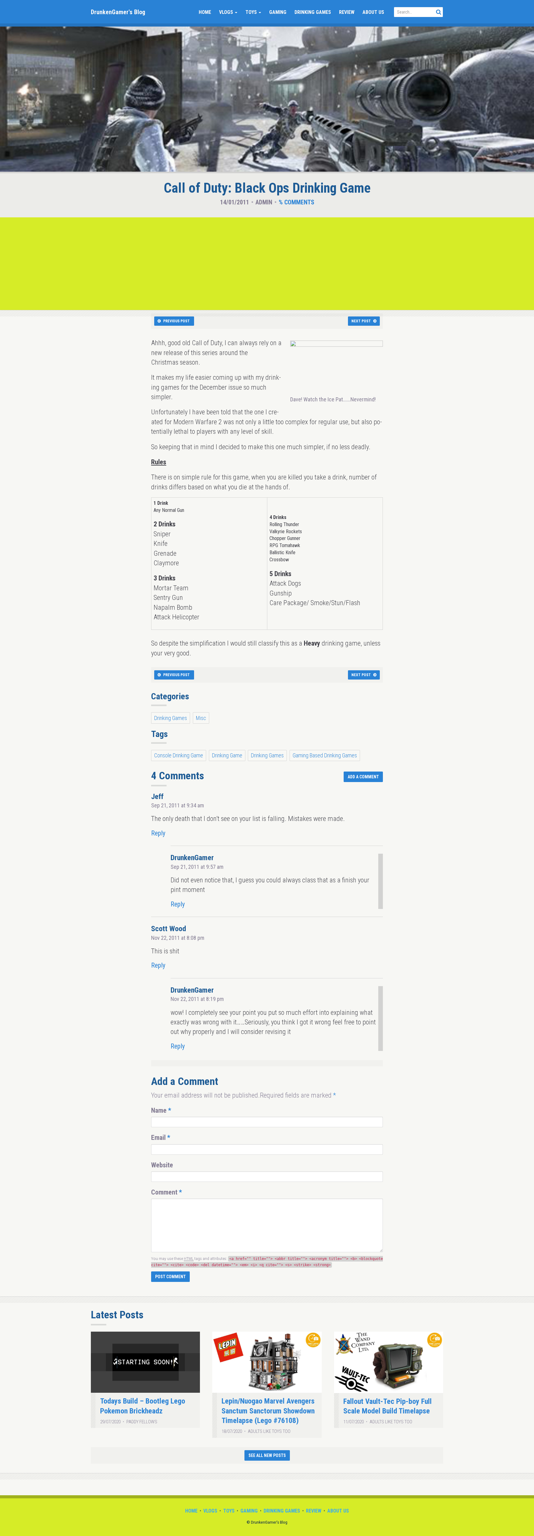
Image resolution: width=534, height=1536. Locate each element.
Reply (158, 833)
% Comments (296, 202)
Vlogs (226, 12)
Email (160, 1137)
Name (161, 1110)
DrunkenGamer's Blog (118, 12)
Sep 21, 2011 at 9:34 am (177, 805)
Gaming (277, 12)
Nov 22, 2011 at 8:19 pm (197, 999)
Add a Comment (363, 776)
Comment (166, 1192)
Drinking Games (313, 12)
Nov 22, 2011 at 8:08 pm (177, 938)
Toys (251, 12)
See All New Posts (267, 1455)
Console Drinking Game (178, 755)
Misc (201, 718)
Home (205, 12)
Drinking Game (227, 755)
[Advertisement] (267, 263)
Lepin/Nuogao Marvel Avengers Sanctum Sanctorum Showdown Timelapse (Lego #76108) (268, 1411)
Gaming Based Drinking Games (325, 755)
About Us (373, 12)
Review (346, 12)
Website (162, 1165)
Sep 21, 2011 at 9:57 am (197, 867)
